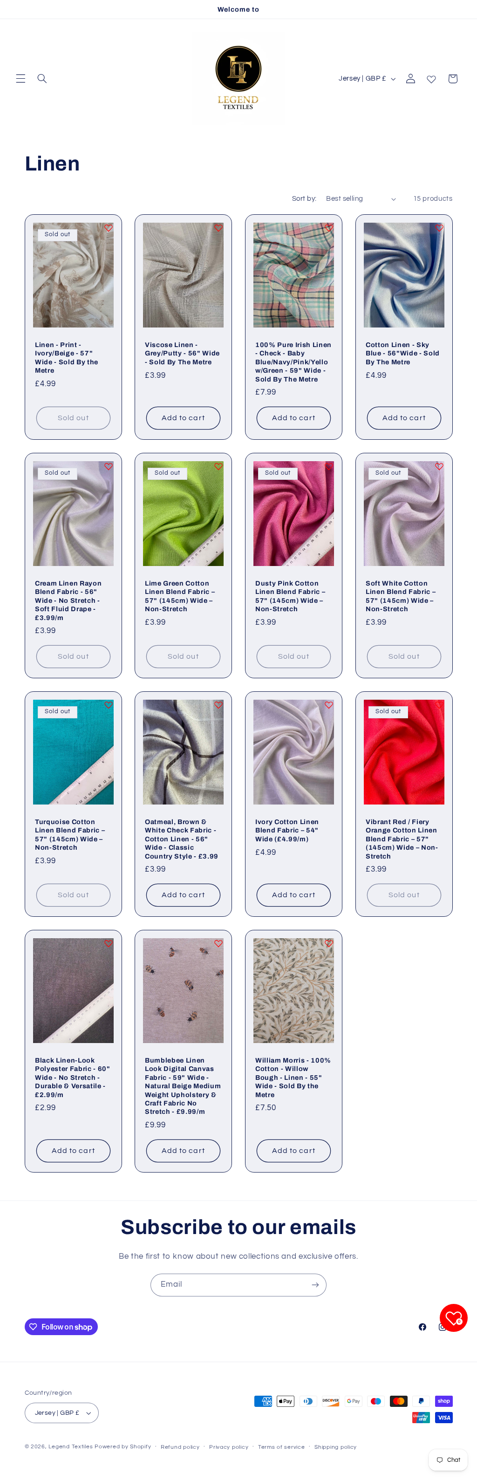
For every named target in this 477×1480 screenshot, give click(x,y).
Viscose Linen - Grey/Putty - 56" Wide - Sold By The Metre (182, 353)
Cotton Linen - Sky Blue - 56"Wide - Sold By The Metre (403, 353)
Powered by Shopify (123, 1446)
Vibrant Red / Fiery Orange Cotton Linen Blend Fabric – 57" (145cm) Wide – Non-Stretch (402, 839)
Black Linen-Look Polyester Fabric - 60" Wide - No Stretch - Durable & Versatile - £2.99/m (72, 1077)
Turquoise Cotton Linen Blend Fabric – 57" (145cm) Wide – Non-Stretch (70, 834)
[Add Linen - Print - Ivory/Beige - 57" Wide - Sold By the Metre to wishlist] (108, 227)
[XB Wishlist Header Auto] (431, 77)
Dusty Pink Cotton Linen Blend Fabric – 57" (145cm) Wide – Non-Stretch (290, 596)
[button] (20, 78)
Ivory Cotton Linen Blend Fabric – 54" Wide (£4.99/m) (287, 830)
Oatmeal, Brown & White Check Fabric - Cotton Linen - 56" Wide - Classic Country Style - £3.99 (181, 839)
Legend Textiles (70, 1446)
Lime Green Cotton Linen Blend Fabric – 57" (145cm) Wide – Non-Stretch (180, 596)
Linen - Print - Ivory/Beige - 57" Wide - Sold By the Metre (66, 357)
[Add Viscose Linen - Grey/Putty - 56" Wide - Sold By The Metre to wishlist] (218, 227)
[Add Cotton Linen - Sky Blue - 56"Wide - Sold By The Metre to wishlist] (439, 227)
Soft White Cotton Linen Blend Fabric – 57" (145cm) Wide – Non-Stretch (401, 596)
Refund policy (180, 1447)
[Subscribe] (315, 1285)
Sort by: (304, 198)
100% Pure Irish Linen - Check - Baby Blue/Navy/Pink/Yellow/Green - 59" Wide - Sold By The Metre (293, 362)
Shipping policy (335, 1447)
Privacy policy (228, 1447)
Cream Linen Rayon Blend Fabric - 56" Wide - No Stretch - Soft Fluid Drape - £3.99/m (68, 600)
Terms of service (281, 1447)
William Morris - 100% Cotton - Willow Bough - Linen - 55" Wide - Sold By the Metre (293, 1077)
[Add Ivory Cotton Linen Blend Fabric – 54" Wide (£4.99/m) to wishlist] (328, 704)
